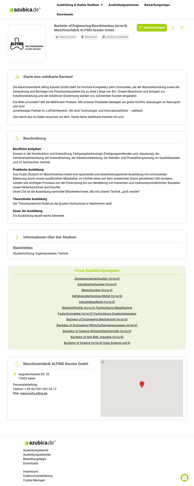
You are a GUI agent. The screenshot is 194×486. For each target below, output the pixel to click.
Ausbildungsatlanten (124, 5)
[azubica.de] (24, 10)
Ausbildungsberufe (35, 450)
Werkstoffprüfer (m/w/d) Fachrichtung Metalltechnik (97, 308)
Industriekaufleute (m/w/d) (97, 302)
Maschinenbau (23, 247)
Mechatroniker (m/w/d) (97, 290)
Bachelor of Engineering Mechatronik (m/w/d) (97, 319)
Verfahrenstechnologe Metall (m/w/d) (97, 296)
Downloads (65, 14)
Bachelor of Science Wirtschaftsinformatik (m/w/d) (97, 331)
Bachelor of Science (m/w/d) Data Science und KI (97, 343)
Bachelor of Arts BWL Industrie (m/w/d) (97, 337)
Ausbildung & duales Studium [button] (78, 5)
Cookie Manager (34, 480)
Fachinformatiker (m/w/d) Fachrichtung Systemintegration (97, 314)
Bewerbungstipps (157, 5)
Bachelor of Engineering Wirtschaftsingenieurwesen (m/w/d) (97, 325)
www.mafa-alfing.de (33, 393)
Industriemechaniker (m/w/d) (97, 284)
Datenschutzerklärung (37, 476)
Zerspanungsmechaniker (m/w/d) (97, 278)
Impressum (30, 471)
